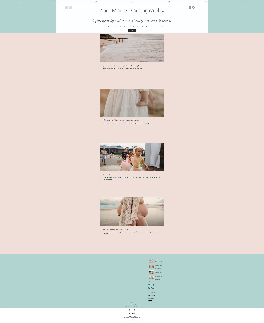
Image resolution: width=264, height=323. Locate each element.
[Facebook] (193, 7)
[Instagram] (190, 7)
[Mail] (70, 7)
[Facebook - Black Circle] (149, 301)
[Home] (66, 7)
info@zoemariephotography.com (133, 304)
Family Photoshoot (152, 295)
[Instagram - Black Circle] (151, 301)
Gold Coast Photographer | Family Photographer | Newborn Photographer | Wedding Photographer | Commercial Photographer (132, 26)
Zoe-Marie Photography (131, 10)
